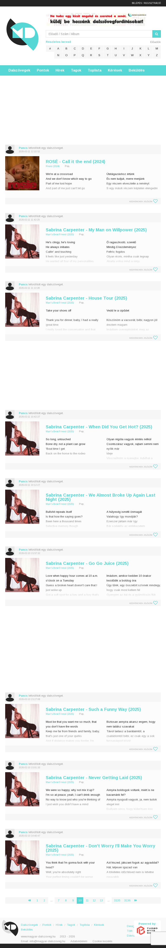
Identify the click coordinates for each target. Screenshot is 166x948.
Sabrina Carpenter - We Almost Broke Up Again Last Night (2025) (100, 497)
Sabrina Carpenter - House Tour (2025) (86, 298)
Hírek (60, 70)
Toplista (94, 70)
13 (101, 900)
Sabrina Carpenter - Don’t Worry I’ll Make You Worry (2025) (100, 848)
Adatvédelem (78, 941)
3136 (127, 900)
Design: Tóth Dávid (130, 928)
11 (87, 900)
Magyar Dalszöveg (22, 34)
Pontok (43, 70)
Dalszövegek (19, 70)
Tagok (76, 70)
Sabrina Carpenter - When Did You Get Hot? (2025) (99, 426)
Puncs (23, 147)
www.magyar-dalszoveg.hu (38, 936)
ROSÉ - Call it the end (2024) (75, 161)
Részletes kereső (58, 41)
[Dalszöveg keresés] (156, 34)
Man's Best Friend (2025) (60, 234)
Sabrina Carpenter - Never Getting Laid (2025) (94, 777)
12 (94, 900)
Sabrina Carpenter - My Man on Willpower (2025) (96, 229)
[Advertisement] (83, 106)
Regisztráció (152, 3)
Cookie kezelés (102, 941)
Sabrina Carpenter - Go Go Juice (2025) (87, 563)
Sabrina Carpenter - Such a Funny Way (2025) (93, 709)
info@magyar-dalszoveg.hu (47, 941)
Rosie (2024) (53, 166)
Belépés (137, 3)
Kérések (115, 70)
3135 (117, 900)
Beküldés (137, 70)
